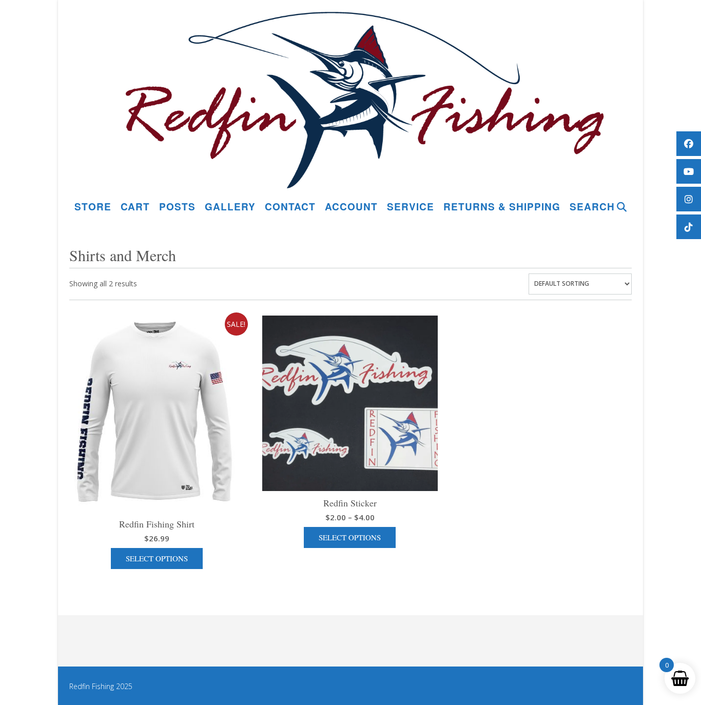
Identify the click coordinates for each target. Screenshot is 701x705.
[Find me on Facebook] (688, 143)
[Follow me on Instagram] (688, 199)
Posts (177, 206)
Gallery (230, 206)
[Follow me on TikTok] (688, 226)
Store (92, 206)
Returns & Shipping (501, 206)
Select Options (157, 558)
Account (351, 206)
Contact (290, 206)
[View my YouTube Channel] (688, 171)
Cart (135, 206)
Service (410, 206)
